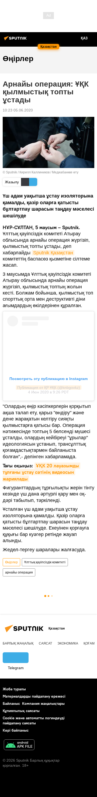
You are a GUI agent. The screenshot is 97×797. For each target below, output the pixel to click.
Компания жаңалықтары (43, 703)
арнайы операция (19, 572)
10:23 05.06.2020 (18, 110)
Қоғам (89, 643)
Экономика (67, 643)
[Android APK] (19, 745)
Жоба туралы (14, 689)
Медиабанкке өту (65, 172)
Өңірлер (11, 562)
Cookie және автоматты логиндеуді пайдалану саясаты (34, 720)
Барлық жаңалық (18, 643)
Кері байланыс (16, 730)
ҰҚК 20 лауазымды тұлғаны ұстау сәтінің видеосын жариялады (41, 472)
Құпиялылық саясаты (21, 710)
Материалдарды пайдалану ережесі (34, 696)
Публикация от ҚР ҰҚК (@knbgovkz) (48, 387)
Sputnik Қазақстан (53, 252)
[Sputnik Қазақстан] (16, 40)
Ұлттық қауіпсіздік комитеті (44, 562)
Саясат (45, 643)
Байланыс (11, 703)
